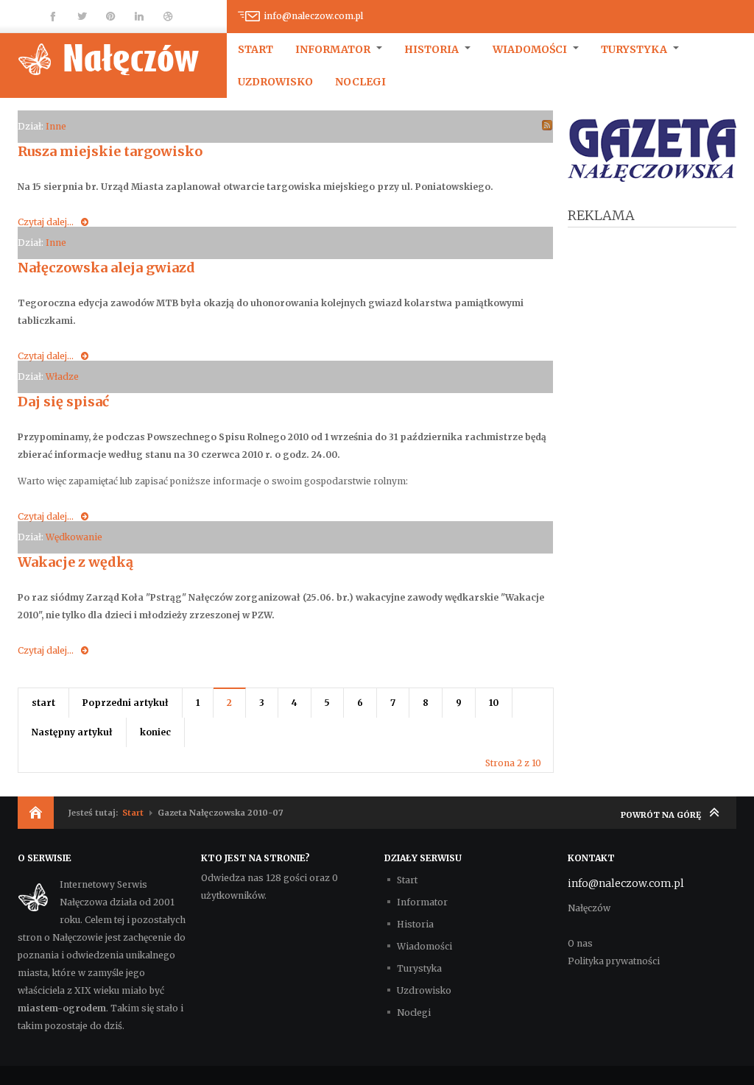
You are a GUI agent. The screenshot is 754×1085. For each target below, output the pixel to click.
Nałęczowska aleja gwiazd (106, 267)
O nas (580, 943)
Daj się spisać (63, 401)
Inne (56, 126)
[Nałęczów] (122, 59)
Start (255, 49)
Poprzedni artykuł (125, 702)
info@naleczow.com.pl (313, 15)
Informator (334, 49)
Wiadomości (531, 49)
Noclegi (360, 81)
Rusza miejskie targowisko (110, 151)
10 (493, 702)
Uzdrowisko (275, 81)
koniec (155, 732)
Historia (432, 49)
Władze (62, 376)
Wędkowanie (74, 536)
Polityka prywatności (614, 960)
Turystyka (635, 49)
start (43, 702)
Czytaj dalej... (46, 221)
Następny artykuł (72, 732)
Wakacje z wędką (75, 562)
